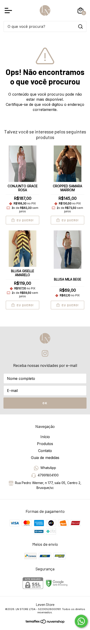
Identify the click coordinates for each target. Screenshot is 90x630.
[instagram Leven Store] (45, 353)
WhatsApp (48, 468)
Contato (45, 450)
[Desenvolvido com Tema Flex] (33, 621)
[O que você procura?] (80, 27)
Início (45, 436)
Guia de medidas (45, 457)
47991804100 (48, 475)
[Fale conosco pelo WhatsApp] (81, 621)
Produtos (45, 443)
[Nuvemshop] (52, 622)
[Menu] (9, 10)
